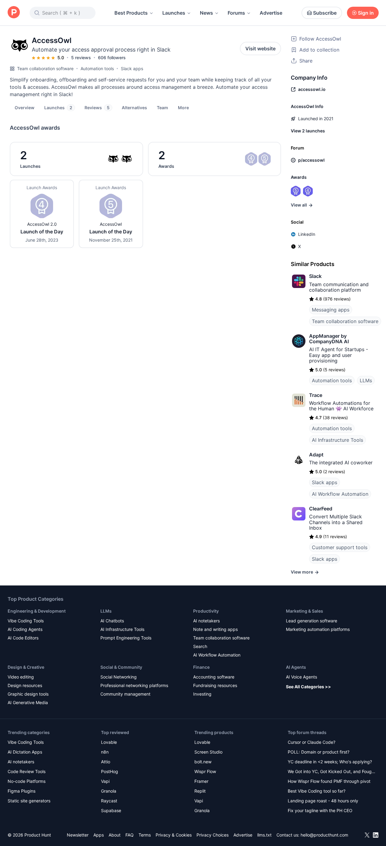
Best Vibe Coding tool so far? (316, 791)
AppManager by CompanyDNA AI (329, 338)
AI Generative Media (28, 702)
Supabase (111, 810)
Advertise (271, 13)
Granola (108, 791)
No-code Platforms (26, 781)
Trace (315, 395)
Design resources (25, 685)
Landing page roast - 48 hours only (323, 800)
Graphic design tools (28, 694)
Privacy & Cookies (174, 834)
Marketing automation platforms (318, 629)
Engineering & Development (37, 611)
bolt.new (202, 761)
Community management (125, 694)
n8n (105, 751)
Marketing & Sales (304, 611)
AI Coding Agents (25, 629)
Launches (173, 13)
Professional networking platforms (134, 685)
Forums (236, 13)
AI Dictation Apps (25, 751)
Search (200, 646)
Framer (201, 781)
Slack (315, 276)
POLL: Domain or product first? (318, 751)
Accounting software (213, 676)
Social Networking (118, 676)
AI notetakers (206, 620)
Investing (202, 694)
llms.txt (264, 834)
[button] (183, 107)
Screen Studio (208, 751)
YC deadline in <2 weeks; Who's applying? (330, 761)
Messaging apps (330, 310)
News (206, 13)
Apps (98, 834)
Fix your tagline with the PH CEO (320, 810)
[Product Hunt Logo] (14, 12)
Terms (145, 834)
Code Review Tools (26, 771)
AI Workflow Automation (340, 494)
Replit (200, 791)
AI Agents (296, 667)
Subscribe (325, 13)
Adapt (316, 455)
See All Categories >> (308, 686)
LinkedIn (306, 234)
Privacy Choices (213, 834)
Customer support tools (339, 547)
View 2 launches (308, 130)
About (115, 834)
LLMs (366, 380)
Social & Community (121, 667)
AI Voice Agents (301, 676)
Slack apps (132, 68)
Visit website (260, 48)
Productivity (206, 611)
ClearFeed (320, 509)
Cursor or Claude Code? (311, 742)
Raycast (109, 800)
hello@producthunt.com (324, 834)
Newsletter (77, 834)
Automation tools (97, 68)
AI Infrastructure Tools (337, 440)
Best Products (131, 13)
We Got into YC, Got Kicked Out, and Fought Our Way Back (332, 772)
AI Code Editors (23, 637)
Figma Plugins (21, 791)
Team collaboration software (45, 68)
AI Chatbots (112, 620)
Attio (105, 761)
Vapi (105, 781)
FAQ (129, 834)
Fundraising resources (215, 685)
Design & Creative (26, 667)
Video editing (21, 676)
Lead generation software (311, 620)
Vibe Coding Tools (26, 620)
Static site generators (29, 800)
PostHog (109, 771)
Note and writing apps (215, 629)
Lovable (109, 742)
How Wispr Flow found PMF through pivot (329, 781)
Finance (201, 667)
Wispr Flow (205, 771)
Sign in (366, 13)
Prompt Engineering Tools (125, 637)
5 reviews (81, 57)
